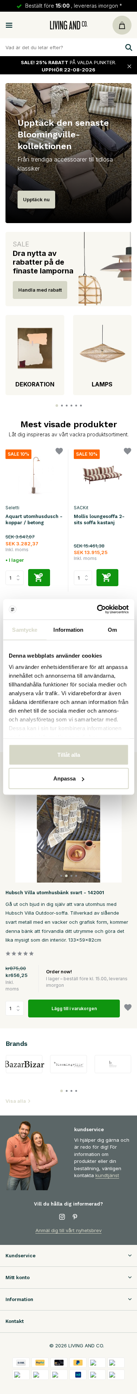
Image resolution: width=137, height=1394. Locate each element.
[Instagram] (62, 1217)
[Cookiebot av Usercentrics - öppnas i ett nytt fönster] (97, 609)
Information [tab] (68, 629)
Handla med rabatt (40, 290)
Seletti (12, 507)
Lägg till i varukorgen (74, 1008)
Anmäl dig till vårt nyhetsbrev (68, 1230)
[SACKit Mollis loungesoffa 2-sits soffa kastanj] (102, 475)
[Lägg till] (39, 577)
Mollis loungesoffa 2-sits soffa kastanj (99, 519)
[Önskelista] (59, 452)
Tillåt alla (68, 754)
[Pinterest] (75, 1217)
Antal (16, 1008)
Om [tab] (112, 629)
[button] (57, 405)
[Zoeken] (128, 47)
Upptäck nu (36, 199)
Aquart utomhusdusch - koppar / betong (33, 519)
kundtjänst (107, 1175)
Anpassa (64, 778)
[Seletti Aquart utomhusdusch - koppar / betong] (34, 475)
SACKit (81, 507)
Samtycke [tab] (24, 629)
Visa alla (15, 1101)
